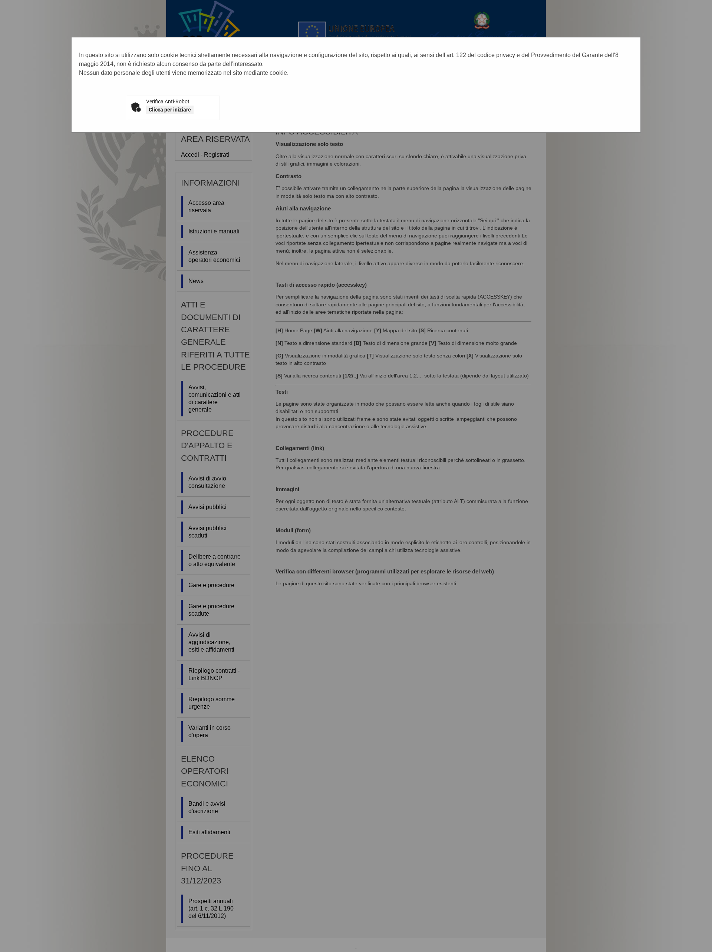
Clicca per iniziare (170, 110)
